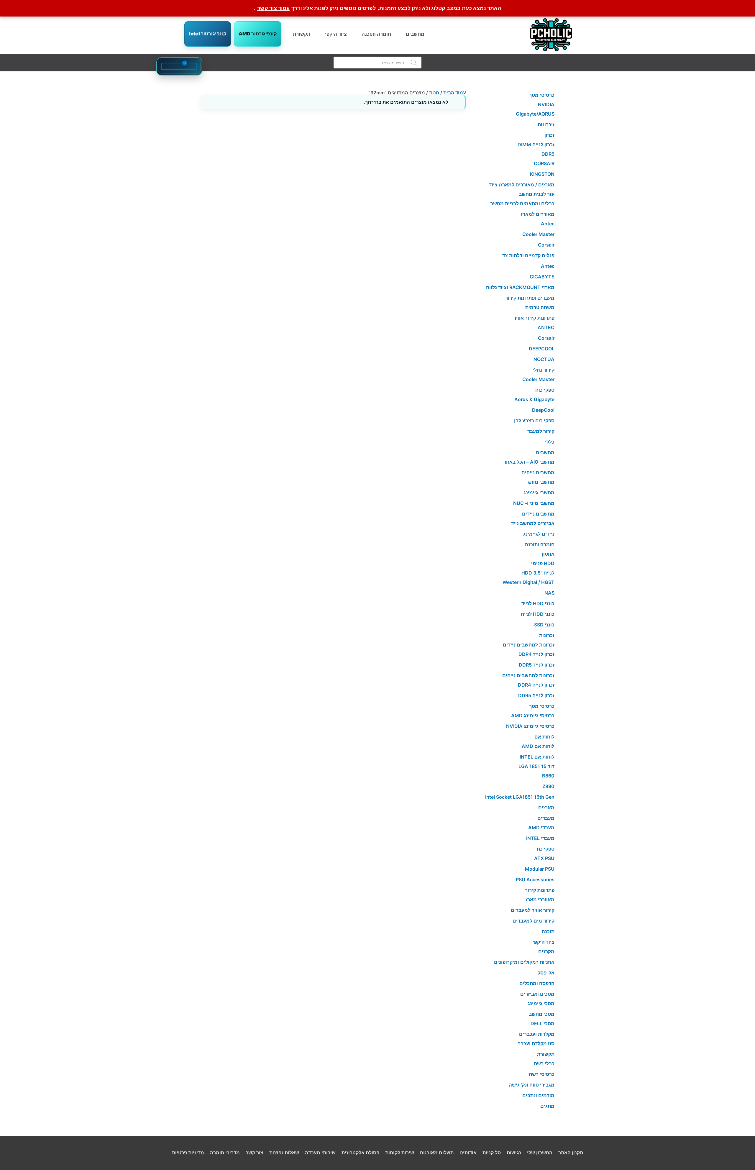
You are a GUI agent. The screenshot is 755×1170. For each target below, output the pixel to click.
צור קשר (254, 1153)
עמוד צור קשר (273, 8)
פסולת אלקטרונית (360, 1153)
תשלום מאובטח (437, 1153)
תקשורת (301, 34)
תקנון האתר (570, 1153)
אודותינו (468, 1153)
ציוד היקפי (336, 34)
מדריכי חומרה (225, 1153)
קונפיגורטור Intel (207, 34)
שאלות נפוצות (284, 1153)
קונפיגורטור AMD (258, 34)
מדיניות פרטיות (188, 1153)
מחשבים (415, 34)
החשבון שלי (539, 1153)
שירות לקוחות (399, 1153)
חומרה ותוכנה (376, 34)
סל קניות (491, 1153)
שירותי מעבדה (320, 1153)
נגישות (514, 1153)
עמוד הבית (454, 93)
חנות (434, 93)
